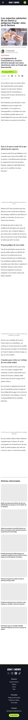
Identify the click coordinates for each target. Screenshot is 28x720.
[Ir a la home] (14, 2)
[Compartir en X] (15, 76)
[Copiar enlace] (19, 76)
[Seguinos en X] (25, 2)
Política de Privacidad (14, 697)
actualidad (5, 55)
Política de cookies (14, 700)
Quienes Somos (14, 682)
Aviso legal (14, 702)
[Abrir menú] (3, 2)
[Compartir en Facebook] (22, 76)
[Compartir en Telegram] (12, 76)
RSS (14, 689)
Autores (14, 684)
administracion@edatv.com (14, 711)
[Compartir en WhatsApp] (8, 76)
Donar (14, 687)
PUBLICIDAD (14, 715)
